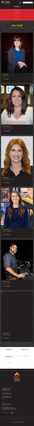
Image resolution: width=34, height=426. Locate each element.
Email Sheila (6, 182)
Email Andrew (6, 286)
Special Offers (17, 19)
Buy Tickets (17, 10)
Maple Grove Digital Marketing (19, 421)
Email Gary (6, 337)
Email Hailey (6, 234)
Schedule (17, 13)
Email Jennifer (6, 130)
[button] (17, 6)
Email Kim (6, 79)
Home (2, 22)
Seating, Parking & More (6, 397)
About (5, 22)
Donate (17, 16)
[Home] (5, 2)
